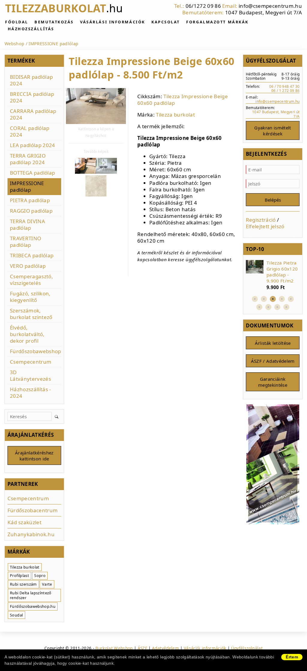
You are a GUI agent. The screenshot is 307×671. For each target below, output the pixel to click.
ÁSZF (142, 648)
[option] (273, 275)
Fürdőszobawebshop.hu (32, 606)
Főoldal (16, 22)
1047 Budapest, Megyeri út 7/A (263, 12)
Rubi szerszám (23, 584)
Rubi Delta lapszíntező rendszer (30, 595)
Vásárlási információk (112, 22)
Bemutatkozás (54, 22)
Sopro (40, 575)
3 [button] (273, 299)
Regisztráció (261, 219)
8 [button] (277, 307)
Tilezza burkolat (175, 114)
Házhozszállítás (31, 28)
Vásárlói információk (205, 648)
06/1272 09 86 (203, 5)
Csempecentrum (28, 498)
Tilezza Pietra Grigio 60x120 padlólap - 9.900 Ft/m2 (282, 272)
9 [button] (286, 307)
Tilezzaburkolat (64, 8)
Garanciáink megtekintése (272, 382)
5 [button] (291, 299)
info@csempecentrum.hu (270, 5)
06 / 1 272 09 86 (285, 90)
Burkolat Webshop (114, 648)
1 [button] (255, 299)
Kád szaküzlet (24, 522)
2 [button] (264, 299)
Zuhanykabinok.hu (31, 534)
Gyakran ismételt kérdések (272, 131)
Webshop (14, 43)
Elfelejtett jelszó (265, 226)
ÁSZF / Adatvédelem (273, 361)
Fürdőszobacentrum (32, 510)
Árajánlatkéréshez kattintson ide (34, 456)
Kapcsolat (165, 22)
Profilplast (19, 575)
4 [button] (282, 299)
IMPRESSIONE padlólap (53, 43)
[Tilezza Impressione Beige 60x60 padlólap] (96, 107)
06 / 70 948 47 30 (284, 86)
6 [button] (259, 307)
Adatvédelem (165, 648)
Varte (47, 584)
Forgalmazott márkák (217, 22)
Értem (292, 657)
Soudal (16, 615)
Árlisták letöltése (273, 343)
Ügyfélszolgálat (247, 648)
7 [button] (268, 307)
